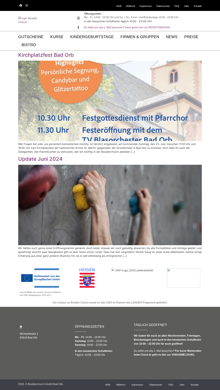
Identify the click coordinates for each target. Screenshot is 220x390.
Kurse (56, 37)
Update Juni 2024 (40, 159)
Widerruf (130, 6)
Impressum (146, 6)
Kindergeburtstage (92, 37)
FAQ (176, 6)
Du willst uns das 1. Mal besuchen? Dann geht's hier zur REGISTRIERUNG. (127, 27)
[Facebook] (20, 5)
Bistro (29, 45)
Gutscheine (30, 37)
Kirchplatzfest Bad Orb (46, 55)
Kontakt (198, 6)
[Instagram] (26, 5)
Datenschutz (163, 6)
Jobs (186, 6)
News (171, 37)
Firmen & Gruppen (139, 37)
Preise (191, 37)
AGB (118, 6)
